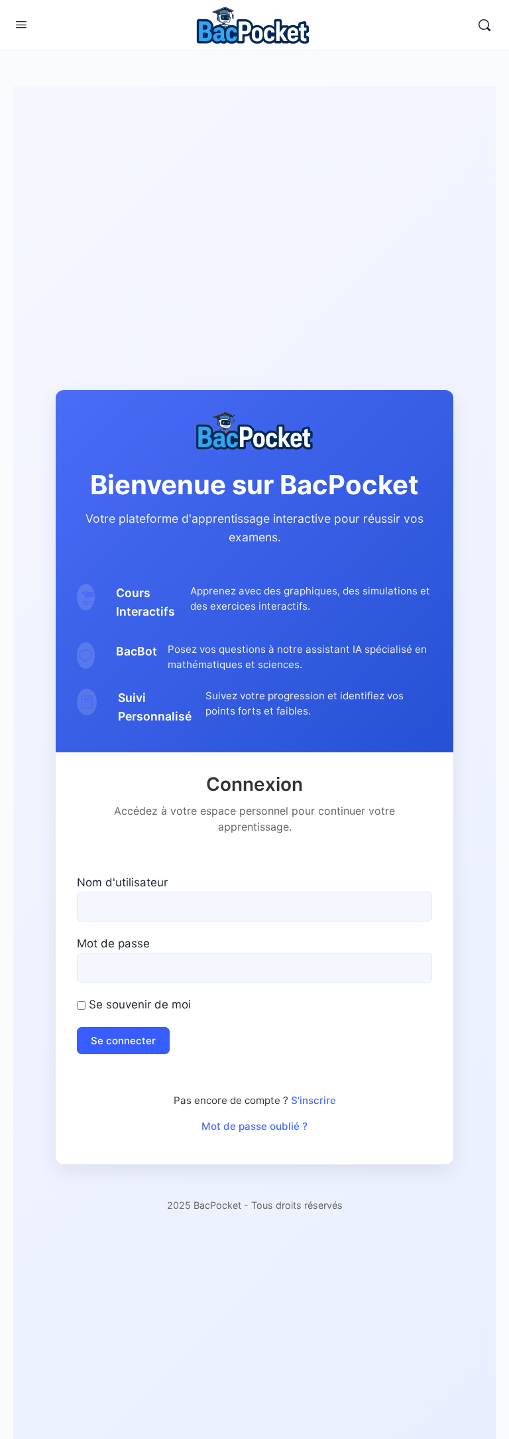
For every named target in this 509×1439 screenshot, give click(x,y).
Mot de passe (113, 943)
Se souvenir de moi (138, 1004)
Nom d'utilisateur (122, 882)
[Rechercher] (484, 25)
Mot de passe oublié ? (254, 1126)
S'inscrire (313, 1100)
